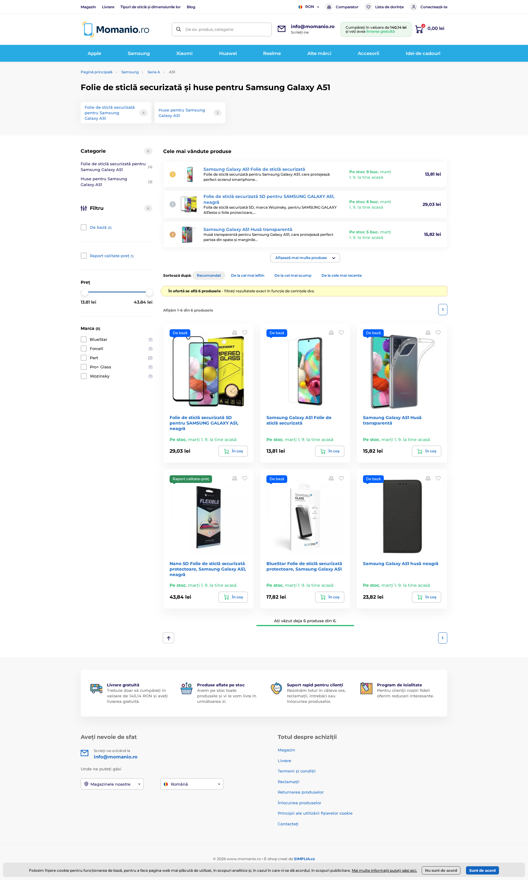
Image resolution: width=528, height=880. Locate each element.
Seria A (154, 72)
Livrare (108, 7)
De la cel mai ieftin (247, 275)
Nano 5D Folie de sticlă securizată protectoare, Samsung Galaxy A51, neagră (208, 569)
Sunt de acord (482, 870)
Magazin (88, 7)
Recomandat (209, 275)
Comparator (347, 7)
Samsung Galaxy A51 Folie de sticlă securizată (254, 169)
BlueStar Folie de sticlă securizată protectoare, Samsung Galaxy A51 (304, 566)
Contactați (288, 823)
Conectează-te (433, 7)
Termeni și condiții (297, 771)
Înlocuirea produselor (299, 802)
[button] (305, 258)
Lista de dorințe (389, 7)
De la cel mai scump (292, 275)
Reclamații (288, 781)
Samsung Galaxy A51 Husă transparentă (248, 229)
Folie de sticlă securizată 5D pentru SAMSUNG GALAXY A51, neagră (204, 423)
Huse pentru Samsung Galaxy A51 (116, 181)
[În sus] (168, 638)
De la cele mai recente (341, 275)
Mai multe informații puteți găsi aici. (384, 870)
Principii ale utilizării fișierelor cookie (315, 813)
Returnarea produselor (301, 792)
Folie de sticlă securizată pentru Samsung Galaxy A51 (116, 166)
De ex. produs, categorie (209, 29)
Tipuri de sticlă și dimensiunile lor (150, 7)
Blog (191, 7)
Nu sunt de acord (441, 870)
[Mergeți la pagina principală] (116, 29)
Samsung (130, 72)
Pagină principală (96, 72)
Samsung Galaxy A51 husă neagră (400, 563)
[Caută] (178, 29)
